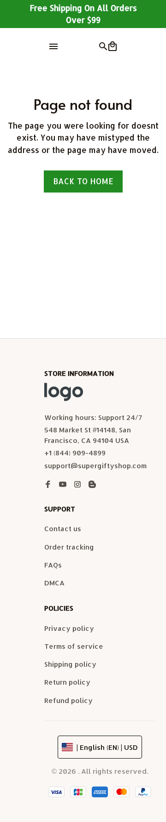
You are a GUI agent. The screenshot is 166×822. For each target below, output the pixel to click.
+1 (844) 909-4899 (75, 452)
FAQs (53, 565)
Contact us (62, 528)
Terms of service (73, 646)
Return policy (67, 682)
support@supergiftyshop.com (95, 465)
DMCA (54, 582)
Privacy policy (69, 628)
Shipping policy (70, 664)
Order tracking (69, 547)
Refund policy (68, 700)
